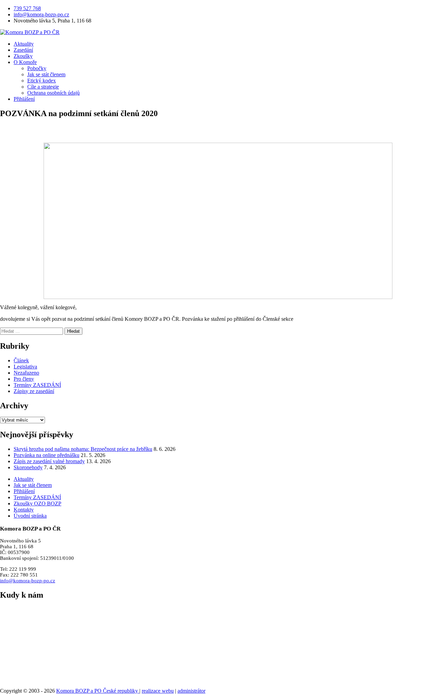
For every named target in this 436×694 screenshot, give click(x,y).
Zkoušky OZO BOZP (37, 503)
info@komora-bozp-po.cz (41, 14)
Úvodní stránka (30, 516)
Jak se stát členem (46, 74)
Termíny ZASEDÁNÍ (37, 385)
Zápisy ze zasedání (34, 391)
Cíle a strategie (43, 87)
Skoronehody (28, 467)
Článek (21, 360)
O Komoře (25, 62)
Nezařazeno (26, 373)
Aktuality (24, 44)
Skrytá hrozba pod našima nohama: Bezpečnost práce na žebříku (83, 449)
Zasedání (23, 50)
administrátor (191, 691)
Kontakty (24, 509)
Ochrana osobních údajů (53, 93)
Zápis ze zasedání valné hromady (49, 461)
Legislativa (25, 366)
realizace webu (158, 691)
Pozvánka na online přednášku (46, 455)
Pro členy (24, 379)
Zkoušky (23, 56)
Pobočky (36, 68)
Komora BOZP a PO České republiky (97, 691)
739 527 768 (27, 8)
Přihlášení (24, 99)
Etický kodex (41, 80)
